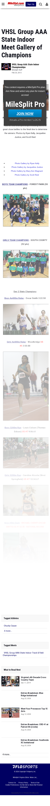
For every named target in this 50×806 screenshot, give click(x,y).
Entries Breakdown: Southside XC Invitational (35, 741)
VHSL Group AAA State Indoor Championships (25, 66)
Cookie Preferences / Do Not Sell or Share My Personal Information (23, 786)
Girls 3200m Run (13, 475)
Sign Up (30, 4)
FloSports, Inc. (31, 772)
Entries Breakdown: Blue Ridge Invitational (32, 694)
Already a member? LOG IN (25, 120)
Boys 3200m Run (13, 427)
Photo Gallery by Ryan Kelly (27, 163)
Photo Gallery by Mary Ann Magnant (27, 171)
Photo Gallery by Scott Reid (27, 175)
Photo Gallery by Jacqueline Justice (27, 167)
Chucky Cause (10, 626)
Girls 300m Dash (10, 607)
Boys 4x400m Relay (14, 298)
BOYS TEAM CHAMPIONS (15, 184)
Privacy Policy (23, 783)
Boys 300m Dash (12, 523)
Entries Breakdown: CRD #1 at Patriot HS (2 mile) (34, 725)
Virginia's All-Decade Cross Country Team (33, 678)
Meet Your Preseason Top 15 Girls (34, 710)
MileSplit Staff (17, 70)
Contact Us (12, 783)
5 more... (8, 631)
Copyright (22, 772)
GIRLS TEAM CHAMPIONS (16, 240)
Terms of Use (35, 783)
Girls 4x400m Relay (16, 342)
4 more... (6, 754)
